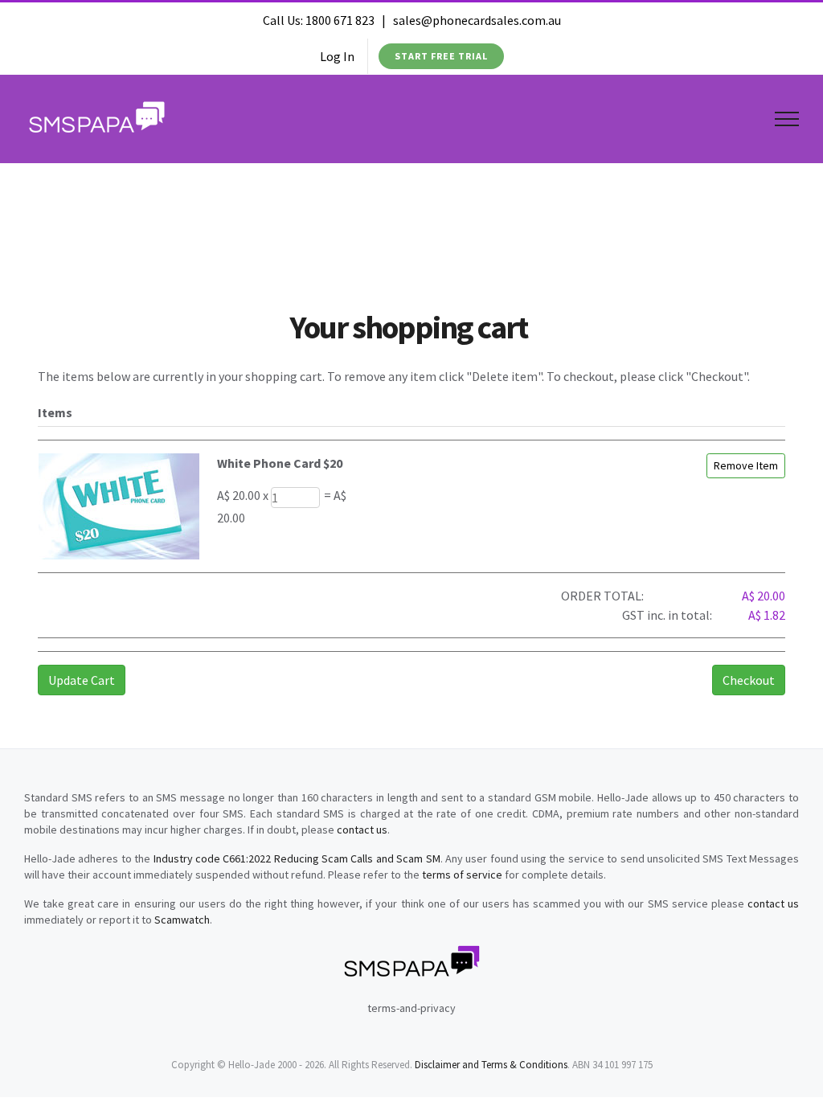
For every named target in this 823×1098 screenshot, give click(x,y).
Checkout (749, 680)
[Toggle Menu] (787, 119)
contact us (362, 829)
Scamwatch (182, 919)
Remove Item (746, 465)
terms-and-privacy (411, 1008)
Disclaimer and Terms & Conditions (491, 1064)
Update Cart (81, 680)
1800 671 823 (340, 20)
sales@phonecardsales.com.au (477, 20)
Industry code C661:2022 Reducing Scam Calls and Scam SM (297, 858)
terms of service (462, 874)
